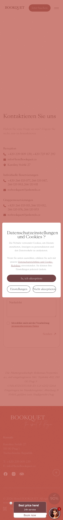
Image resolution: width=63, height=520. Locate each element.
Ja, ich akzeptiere (31, 278)
